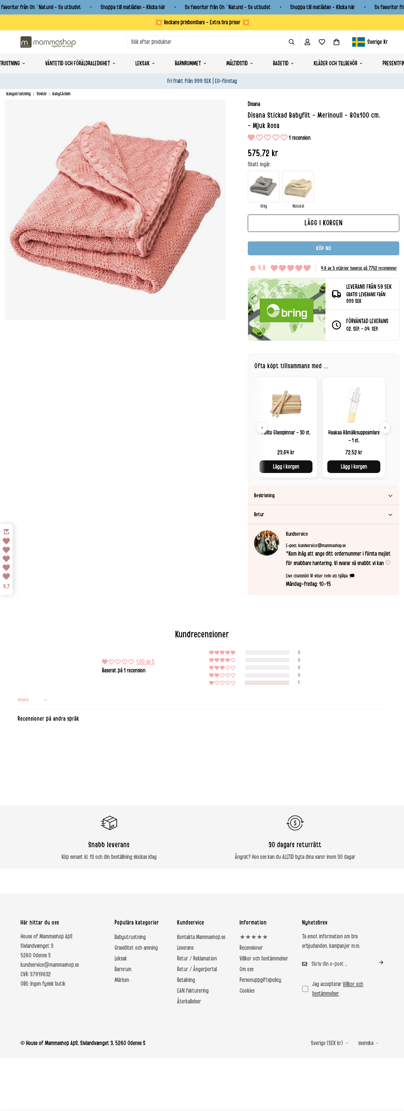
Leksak (142, 63)
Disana (254, 104)
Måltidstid (237, 63)
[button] (336, 42)
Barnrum (123, 969)
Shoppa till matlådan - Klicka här (133, 7)
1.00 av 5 (145, 662)
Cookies (247, 991)
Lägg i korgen (286, 467)
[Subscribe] (376, 962)
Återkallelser (189, 1001)
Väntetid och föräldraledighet (77, 63)
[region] (323, 427)
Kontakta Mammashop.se (201, 937)
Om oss (246, 969)
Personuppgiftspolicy (260, 980)
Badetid (280, 63)
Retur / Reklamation (197, 958)
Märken (122, 980)
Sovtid (41, 94)
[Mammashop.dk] (48, 41)
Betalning (186, 980)
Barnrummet (188, 63)
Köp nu (323, 248)
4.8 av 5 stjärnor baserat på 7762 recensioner (359, 268)
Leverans (185, 948)
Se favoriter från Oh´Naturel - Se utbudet (228, 7)
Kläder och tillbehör (335, 63)
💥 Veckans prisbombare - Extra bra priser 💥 (202, 22)
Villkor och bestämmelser (264, 958)
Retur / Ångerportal (197, 969)
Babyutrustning (18, 94)
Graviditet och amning (136, 948)
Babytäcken (61, 94)
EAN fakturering (193, 991)
